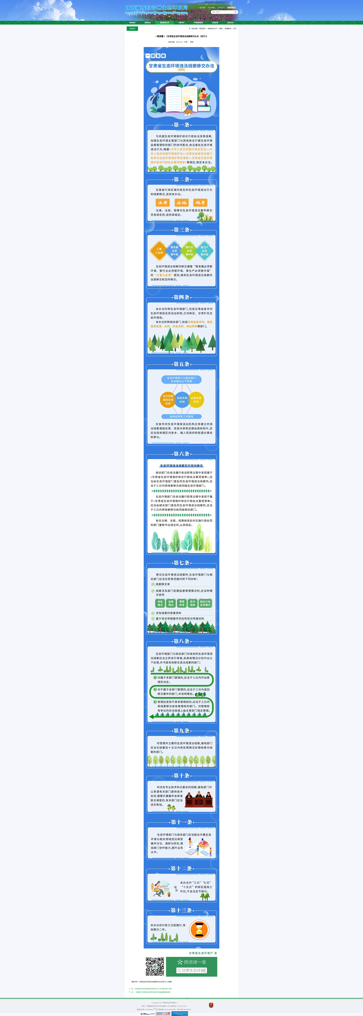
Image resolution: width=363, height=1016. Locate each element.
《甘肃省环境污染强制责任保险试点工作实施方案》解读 (153, 989)
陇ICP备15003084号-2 (184, 1009)
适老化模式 (231, 7)
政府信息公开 (164, 22)
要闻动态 (148, 22)
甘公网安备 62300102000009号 (166, 1009)
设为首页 (202, 7)
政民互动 (230, 22)
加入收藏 (211, 7)
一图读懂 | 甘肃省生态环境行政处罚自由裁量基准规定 (152, 992)
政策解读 (228, 28)
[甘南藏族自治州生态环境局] (157, 4)
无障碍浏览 (221, 7)
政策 (220, 28)
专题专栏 (181, 22)
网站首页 (132, 22)
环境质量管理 (198, 22)
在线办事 (215, 22)
